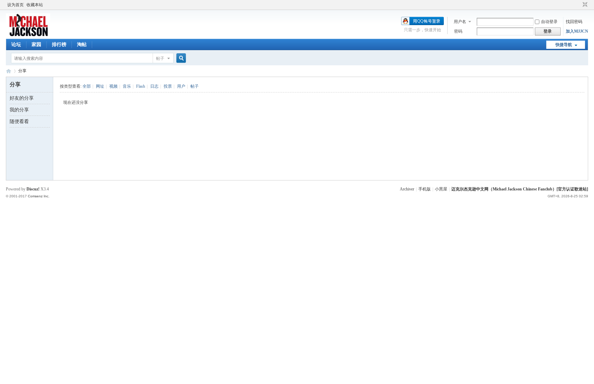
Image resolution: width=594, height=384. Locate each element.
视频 (113, 86)
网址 (100, 86)
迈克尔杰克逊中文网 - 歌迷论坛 (8, 71)
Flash (140, 86)
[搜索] (180, 58)
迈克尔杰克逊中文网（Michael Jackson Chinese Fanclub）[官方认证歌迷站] (519, 189)
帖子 (160, 58)
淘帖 (82, 44)
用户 (181, 86)
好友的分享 (22, 98)
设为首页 (15, 4)
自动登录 (549, 21)
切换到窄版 (584, 5)
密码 (458, 31)
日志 (154, 86)
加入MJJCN (577, 31)
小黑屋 (441, 189)
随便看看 (19, 121)
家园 (36, 44)
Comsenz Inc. (39, 196)
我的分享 (19, 109)
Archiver (407, 189)
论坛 (16, 44)
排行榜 (59, 44)
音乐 (127, 86)
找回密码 (574, 21)
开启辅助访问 (578, 5)
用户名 (460, 21)
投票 (168, 86)
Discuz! (33, 189)
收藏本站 (34, 4)
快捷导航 (564, 44)
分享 (22, 70)
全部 (86, 86)
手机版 (424, 189)
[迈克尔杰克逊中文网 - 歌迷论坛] (28, 34)
